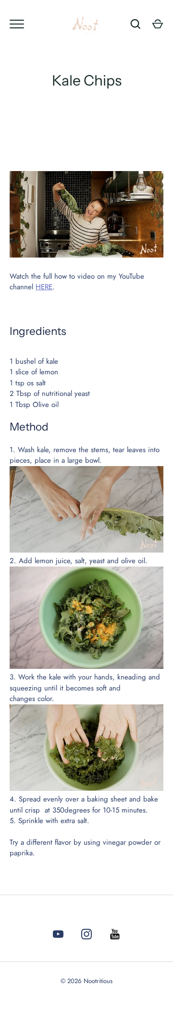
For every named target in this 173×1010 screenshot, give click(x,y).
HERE (44, 287)
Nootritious (98, 980)
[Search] (135, 24)
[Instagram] (86, 936)
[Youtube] (58, 936)
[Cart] (157, 24)
